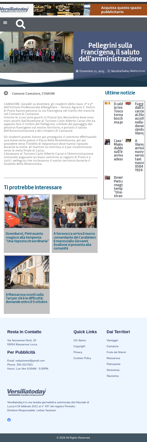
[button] (5, 22)
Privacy (78, 352)
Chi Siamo (80, 340)
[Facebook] (9, 420)
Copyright (79, 346)
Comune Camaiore (26, 93)
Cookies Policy (82, 358)
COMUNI (48, 93)
